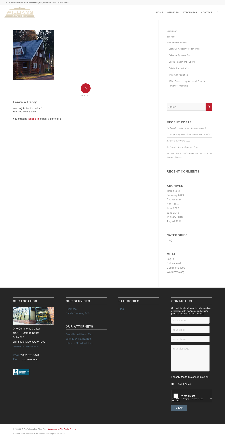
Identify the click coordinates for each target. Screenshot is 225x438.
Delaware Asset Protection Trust (184, 48)
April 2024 (173, 204)
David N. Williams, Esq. (79, 334)
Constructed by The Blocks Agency (61, 429)
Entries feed (174, 263)
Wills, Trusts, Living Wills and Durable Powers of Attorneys (187, 83)
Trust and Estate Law (177, 42)
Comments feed (176, 267)
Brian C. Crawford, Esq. (79, 343)
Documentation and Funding (182, 61)
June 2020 (173, 208)
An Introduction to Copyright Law (182, 147)
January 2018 (175, 217)
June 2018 (173, 212)
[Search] (217, 12)
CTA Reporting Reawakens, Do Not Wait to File (188, 134)
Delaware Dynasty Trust (180, 55)
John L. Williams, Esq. (79, 338)
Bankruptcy (172, 30)
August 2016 (174, 221)
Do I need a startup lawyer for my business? (186, 127)
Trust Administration (178, 74)
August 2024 (174, 199)
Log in (170, 259)
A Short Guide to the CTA (178, 140)
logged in (33, 119)
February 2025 (175, 195)
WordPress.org (175, 272)
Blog (169, 240)
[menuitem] (159, 12)
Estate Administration (179, 68)
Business (171, 36)
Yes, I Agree (184, 383)
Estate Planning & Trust (79, 313)
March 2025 (174, 191)
